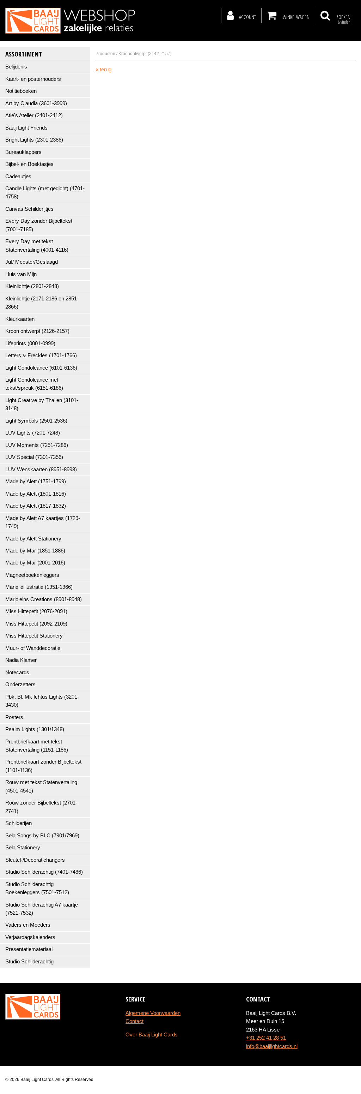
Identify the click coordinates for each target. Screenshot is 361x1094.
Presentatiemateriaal (29, 949)
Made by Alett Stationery (33, 539)
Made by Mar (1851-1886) (35, 551)
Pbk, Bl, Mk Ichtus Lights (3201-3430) (42, 701)
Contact (134, 1021)
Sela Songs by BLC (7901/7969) (42, 835)
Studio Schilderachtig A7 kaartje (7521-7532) (41, 909)
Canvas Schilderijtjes (29, 209)
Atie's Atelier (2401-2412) (34, 115)
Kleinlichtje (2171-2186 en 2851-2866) (42, 303)
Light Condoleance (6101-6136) (41, 368)
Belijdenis (16, 67)
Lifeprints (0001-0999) (30, 343)
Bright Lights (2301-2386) (34, 140)
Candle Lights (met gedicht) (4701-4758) (45, 192)
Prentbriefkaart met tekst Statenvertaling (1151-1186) (36, 746)
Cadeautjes (18, 176)
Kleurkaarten (20, 319)
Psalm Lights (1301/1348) (34, 729)
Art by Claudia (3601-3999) (36, 103)
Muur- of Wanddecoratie (32, 648)
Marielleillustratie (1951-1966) (39, 587)
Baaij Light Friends (26, 128)
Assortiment (23, 53)
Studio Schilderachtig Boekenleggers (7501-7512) (37, 888)
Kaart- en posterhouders (33, 79)
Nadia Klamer (21, 660)
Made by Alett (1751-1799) (35, 481)
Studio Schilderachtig (29, 961)
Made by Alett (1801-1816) (35, 494)
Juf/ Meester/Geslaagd (31, 262)
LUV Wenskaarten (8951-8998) (41, 469)
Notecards (17, 672)
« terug (103, 69)
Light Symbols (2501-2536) (36, 421)
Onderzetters (20, 684)
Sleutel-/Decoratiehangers (35, 860)
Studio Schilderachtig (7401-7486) (44, 872)
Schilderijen (18, 823)
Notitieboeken (21, 91)
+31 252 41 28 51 (266, 1038)
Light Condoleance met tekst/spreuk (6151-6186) (34, 384)
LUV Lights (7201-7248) (32, 433)
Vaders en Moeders (27, 925)
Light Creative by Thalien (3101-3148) (41, 404)
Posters (14, 717)
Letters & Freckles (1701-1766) (41, 355)
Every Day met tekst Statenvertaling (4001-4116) (36, 245)
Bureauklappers (23, 152)
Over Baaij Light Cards (152, 1035)
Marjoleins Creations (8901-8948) (43, 599)
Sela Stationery (22, 847)
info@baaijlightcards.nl (272, 1046)
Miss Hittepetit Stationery (34, 636)
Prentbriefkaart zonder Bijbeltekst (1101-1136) (43, 766)
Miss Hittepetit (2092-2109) (36, 624)
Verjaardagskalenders (30, 937)
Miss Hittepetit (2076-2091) (36, 611)
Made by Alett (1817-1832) (35, 506)
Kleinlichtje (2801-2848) (32, 286)
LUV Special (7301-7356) (34, 457)
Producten (105, 53)
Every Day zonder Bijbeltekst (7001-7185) (38, 225)
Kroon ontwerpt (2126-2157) (37, 331)
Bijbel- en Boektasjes (29, 164)
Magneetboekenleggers (32, 575)
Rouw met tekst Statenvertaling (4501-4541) (41, 786)
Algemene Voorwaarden (153, 1013)
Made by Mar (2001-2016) (35, 563)
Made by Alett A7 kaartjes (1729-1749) (42, 522)
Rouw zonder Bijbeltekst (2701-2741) (41, 807)
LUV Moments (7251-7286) (36, 445)
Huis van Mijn (21, 274)
